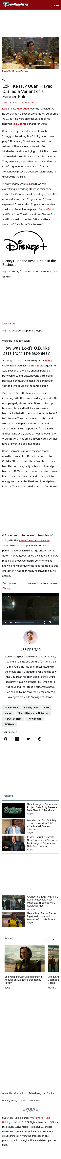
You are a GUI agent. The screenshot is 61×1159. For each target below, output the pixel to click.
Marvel (48, 360)
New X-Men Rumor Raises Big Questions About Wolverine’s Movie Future (42, 916)
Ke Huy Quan (21, 108)
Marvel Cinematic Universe (34, 540)
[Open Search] (53, 5)
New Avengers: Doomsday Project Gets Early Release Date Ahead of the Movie (42, 807)
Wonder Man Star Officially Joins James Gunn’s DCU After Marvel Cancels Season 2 (41, 825)
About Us (7, 1093)
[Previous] (46, 939)
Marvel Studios (13, 718)
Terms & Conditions (29, 1100)
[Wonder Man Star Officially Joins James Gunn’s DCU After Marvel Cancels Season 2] (13, 826)
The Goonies (20, 123)
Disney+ (7, 588)
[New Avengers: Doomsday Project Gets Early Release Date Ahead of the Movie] (13, 810)
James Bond (46, 209)
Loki (5, 108)
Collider (29, 184)
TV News (9, 724)
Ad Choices (49, 1093)
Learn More (8, 323)
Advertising (35, 1093)
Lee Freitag (31, 102)
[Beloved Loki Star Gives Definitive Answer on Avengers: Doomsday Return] (25, 958)
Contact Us (20, 1093)
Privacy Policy (9, 1100)
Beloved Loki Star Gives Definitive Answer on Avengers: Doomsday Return (23, 979)
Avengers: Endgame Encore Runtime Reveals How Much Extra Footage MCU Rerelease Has (42, 901)
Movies (31, 909)
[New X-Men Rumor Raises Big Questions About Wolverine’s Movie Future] (13, 919)
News (30, 814)
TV (3, 80)
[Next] (53, 939)
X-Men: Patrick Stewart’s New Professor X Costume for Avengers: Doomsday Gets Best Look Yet (42, 842)
